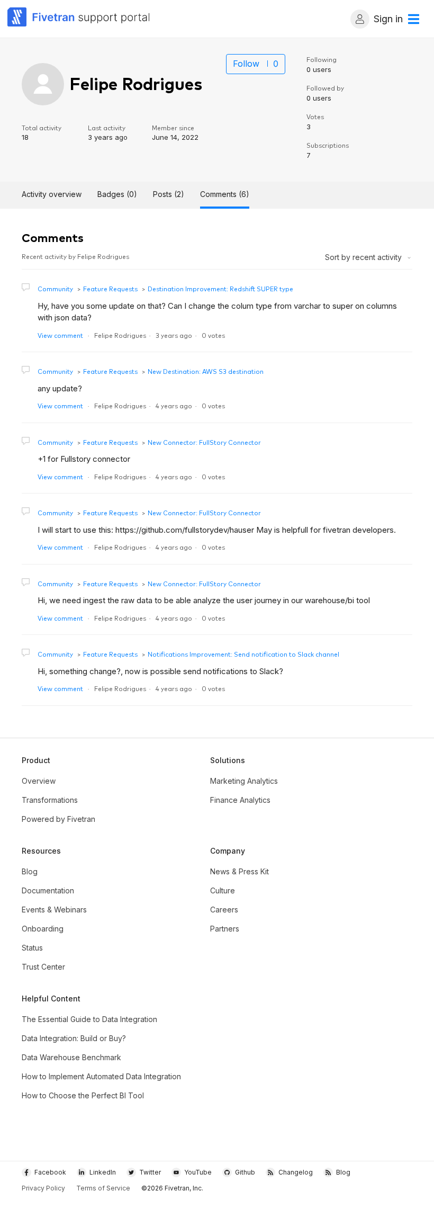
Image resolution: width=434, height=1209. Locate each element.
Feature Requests (110, 288)
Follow (246, 63)
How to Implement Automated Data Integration (101, 1076)
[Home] (78, 18)
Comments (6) (224, 194)
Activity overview (52, 194)
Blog (30, 871)
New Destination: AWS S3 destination (206, 370)
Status (32, 947)
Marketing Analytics (244, 780)
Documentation (48, 890)
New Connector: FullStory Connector (204, 441)
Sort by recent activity (364, 257)
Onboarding (43, 928)
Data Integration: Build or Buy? (74, 1038)
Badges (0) (117, 194)
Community (55, 288)
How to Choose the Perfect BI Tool (83, 1095)
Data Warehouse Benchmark (71, 1057)
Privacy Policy (43, 1188)
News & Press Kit (239, 871)
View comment (60, 334)
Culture (222, 890)
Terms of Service (103, 1188)
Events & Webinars (54, 909)
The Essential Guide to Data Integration (89, 1019)
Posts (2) (168, 194)
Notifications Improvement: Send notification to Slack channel (243, 653)
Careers (224, 909)
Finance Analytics (240, 799)
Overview (39, 780)
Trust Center (43, 966)
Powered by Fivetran (58, 818)
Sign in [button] (388, 18)
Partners (224, 928)
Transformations (50, 799)
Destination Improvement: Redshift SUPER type (220, 288)
